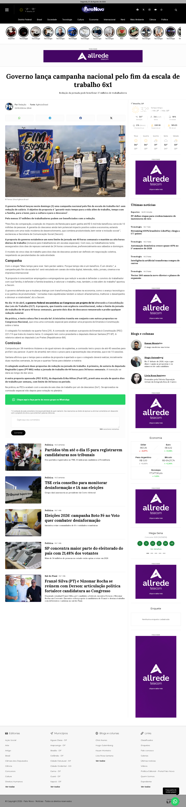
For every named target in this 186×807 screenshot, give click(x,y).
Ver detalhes (155, 549)
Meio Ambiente (137, 19)
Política (164, 19)
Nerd (123, 19)
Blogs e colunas (142, 334)
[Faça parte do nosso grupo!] (175, 800)
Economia (93, 19)
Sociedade (52, 19)
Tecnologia (67, 19)
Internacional (109, 19)
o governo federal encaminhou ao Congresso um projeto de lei (59, 302)
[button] (148, 553)
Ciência (152, 19)
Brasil (39, 19)
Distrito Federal (25, 19)
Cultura (80, 19)
